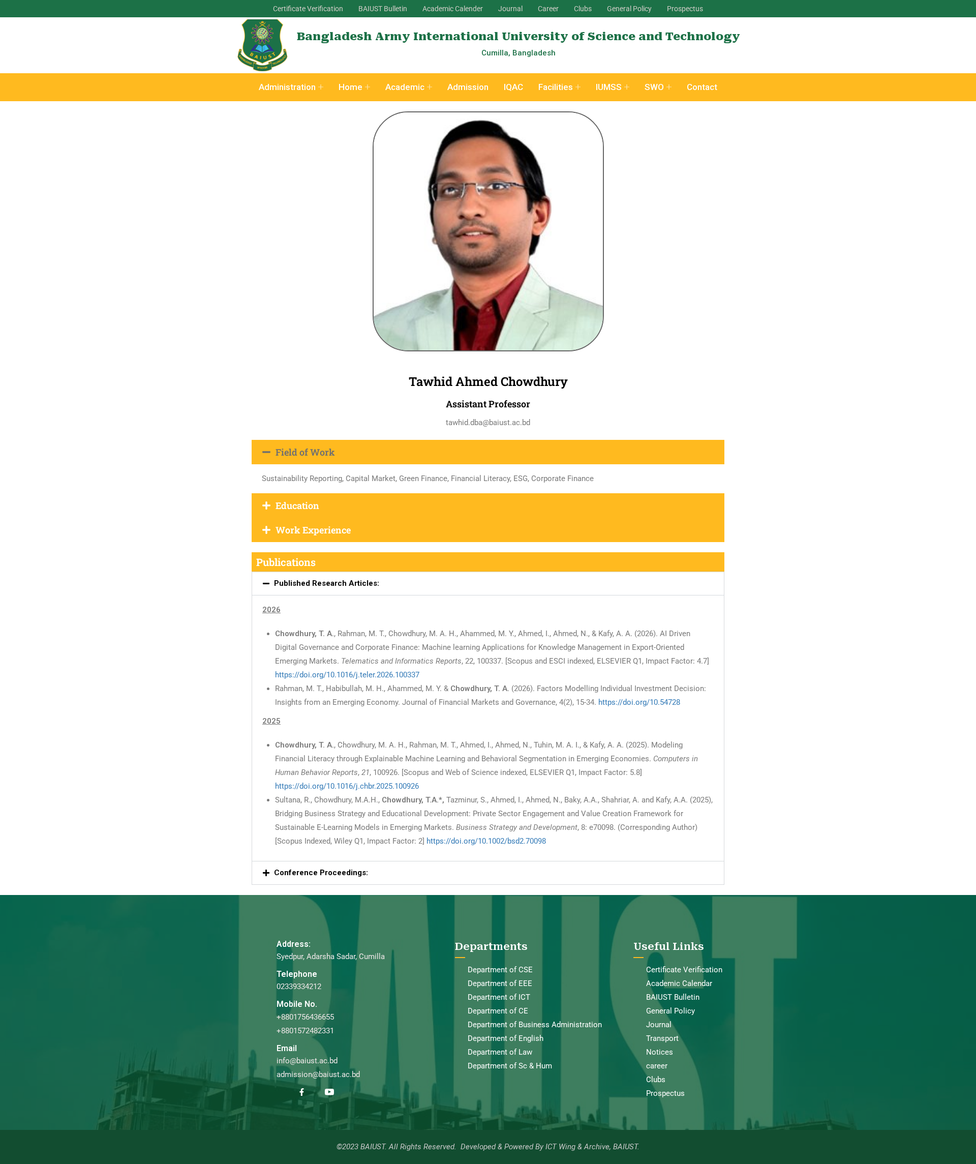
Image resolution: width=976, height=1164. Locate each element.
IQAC (513, 87)
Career (548, 9)
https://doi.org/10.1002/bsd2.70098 (486, 841)
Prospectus (685, 9)
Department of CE (498, 1011)
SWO (654, 87)
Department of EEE (500, 983)
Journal (510, 9)
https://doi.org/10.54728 (639, 702)
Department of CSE (500, 969)
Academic (404, 87)
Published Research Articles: (326, 583)
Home (350, 87)
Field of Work (305, 452)
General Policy (629, 9)
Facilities (555, 87)
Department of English (505, 1038)
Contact (702, 87)
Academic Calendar (679, 983)
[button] (488, 452)
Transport (662, 1038)
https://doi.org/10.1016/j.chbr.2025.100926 (347, 786)
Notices (659, 1052)
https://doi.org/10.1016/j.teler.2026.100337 (347, 674)
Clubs (583, 9)
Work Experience (313, 530)
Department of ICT (499, 997)
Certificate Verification (308, 9)
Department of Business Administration (535, 1024)
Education (297, 505)
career (656, 1065)
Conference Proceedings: (321, 872)
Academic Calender (452, 9)
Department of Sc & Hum (510, 1065)
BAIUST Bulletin (382, 9)
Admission (468, 87)
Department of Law (500, 1052)
